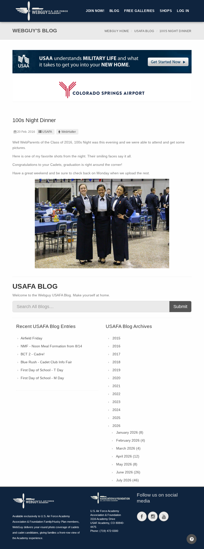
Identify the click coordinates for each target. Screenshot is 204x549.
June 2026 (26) (128, 472)
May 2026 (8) (126, 464)
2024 (116, 410)
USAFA (47, 132)
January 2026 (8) (129, 432)
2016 (116, 346)
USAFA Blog (144, 31)
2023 (116, 402)
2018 (116, 362)
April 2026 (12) (127, 456)
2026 (116, 426)
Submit (180, 306)
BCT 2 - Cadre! (33, 354)
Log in (183, 11)
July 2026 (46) (127, 480)
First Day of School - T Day (42, 370)
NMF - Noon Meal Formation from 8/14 (51, 346)
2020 (116, 378)
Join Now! (95, 11)
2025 (116, 418)
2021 (116, 386)
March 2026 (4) (128, 448)
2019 (116, 370)
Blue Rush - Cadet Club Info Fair (46, 362)
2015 (116, 338)
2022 (116, 394)
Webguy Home (116, 31)
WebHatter (68, 132)
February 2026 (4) (130, 440)
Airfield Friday (31, 338)
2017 (116, 354)
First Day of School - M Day (42, 378)
